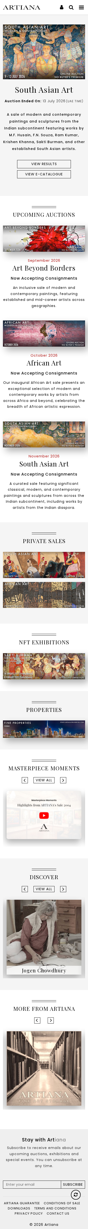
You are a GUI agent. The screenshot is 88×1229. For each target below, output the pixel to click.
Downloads (19, 1208)
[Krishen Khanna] (44, 936)
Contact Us (58, 1213)
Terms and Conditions (55, 1208)
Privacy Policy (29, 1213)
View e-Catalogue (44, 174)
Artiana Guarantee (22, 1203)
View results (44, 163)
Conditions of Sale (62, 1203)
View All (44, 780)
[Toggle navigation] (81, 7)
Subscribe (73, 1184)
